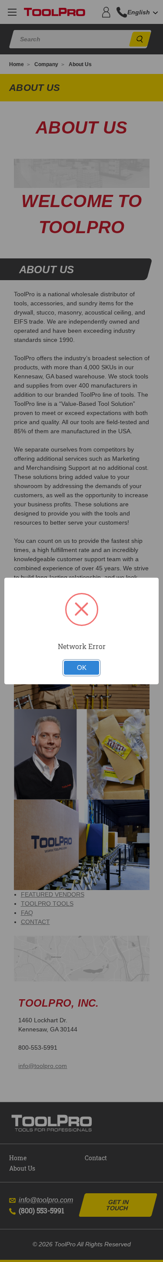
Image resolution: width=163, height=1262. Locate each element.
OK (81, 667)
